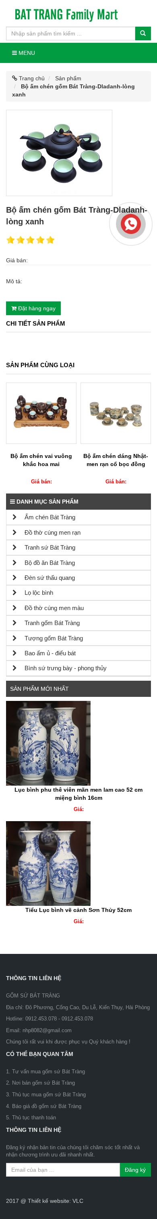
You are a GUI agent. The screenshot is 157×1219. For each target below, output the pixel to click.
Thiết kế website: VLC (55, 1201)
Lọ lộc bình (35, 592)
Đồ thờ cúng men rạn (49, 532)
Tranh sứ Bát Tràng (46, 547)
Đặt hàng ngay (36, 308)
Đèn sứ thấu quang (46, 577)
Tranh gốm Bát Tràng (48, 622)
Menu (26, 53)
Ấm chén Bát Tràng (46, 517)
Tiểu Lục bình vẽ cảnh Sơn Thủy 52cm (78, 910)
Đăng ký (135, 1170)
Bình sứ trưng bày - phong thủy (62, 668)
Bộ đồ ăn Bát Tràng (46, 562)
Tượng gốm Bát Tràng (50, 638)
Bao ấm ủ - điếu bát (46, 653)
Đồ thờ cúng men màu (50, 607)
